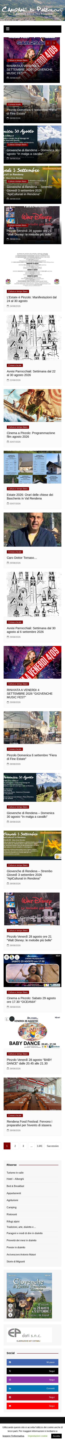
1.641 (39, 1146)
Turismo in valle (15, 1172)
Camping (11, 1207)
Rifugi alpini (13, 1221)
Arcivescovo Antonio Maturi (21, 1254)
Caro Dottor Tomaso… (22, 73)
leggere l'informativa (13, 1436)
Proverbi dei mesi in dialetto (21, 1240)
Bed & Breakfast (15, 1186)
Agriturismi (12, 1200)
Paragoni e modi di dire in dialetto (25, 1233)
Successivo (52, 1146)
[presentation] (48, 43)
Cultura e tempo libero (17, 145)
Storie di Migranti (16, 1261)
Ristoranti (12, 1214)
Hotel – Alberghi (15, 1179)
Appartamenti (14, 1193)
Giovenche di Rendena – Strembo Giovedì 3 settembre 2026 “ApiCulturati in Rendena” (29, 190)
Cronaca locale (14, 67)
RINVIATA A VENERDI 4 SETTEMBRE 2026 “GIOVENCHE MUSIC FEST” (29, 693)
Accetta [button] (56, 1436)
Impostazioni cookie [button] (37, 1436)
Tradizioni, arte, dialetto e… (21, 1227)
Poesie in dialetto (16, 1247)
